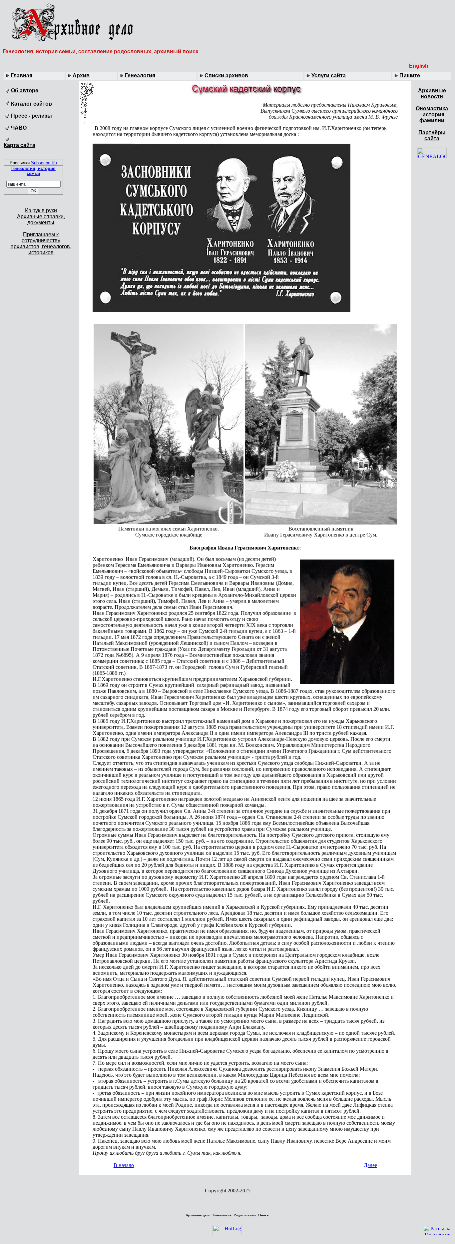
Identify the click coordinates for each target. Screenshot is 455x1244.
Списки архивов (226, 75)
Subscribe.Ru (44, 162)
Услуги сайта (328, 75)
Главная (21, 75)
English (418, 66)
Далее (370, 1165)
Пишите (409, 75)
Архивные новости (432, 93)
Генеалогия (140, 75)
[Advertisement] (227, 1202)
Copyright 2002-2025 (227, 1190)
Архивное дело (198, 1215)
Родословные (244, 1215)
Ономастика (432, 108)
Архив (81, 75)
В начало (124, 1165)
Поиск (263, 1215)
